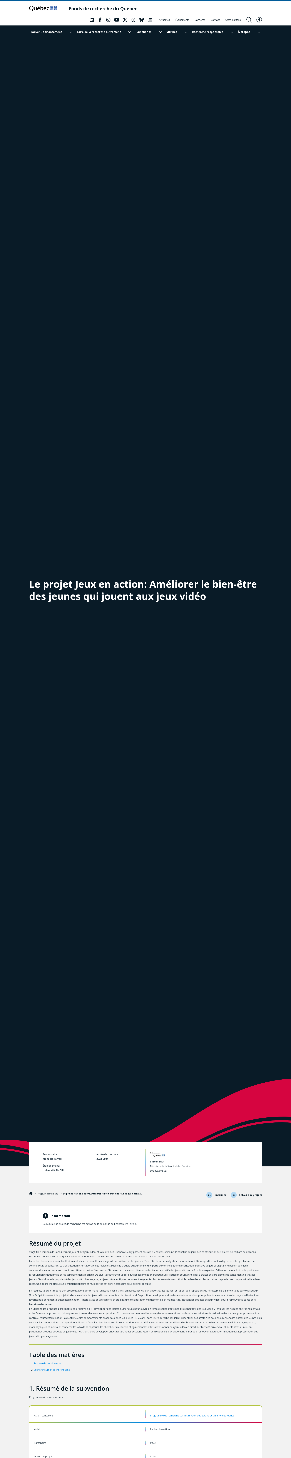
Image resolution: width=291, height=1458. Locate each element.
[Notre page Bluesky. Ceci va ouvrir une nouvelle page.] (142, 20)
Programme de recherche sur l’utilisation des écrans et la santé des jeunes (192, 1415)
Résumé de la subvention (48, 1363)
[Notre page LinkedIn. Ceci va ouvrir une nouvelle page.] (92, 20)
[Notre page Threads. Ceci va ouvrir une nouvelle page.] (133, 20)
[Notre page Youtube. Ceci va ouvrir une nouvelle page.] (117, 20)
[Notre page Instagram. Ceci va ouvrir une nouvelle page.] (108, 20)
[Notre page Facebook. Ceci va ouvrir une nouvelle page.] (100, 20)
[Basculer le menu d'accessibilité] (259, 20)
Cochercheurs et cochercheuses (52, 1369)
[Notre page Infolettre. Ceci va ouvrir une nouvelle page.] (150, 20)
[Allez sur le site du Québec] (43, 8)
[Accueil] (31, 1193)
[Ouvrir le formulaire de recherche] (249, 20)
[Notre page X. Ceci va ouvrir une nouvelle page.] (125, 20)
